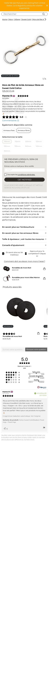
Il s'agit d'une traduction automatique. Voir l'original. (22, 416)
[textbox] (13, 349)
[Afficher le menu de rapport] (44, 428)
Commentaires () (10, 120)
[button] (24, 5)
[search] (26, 14)
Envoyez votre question (36, 349)
